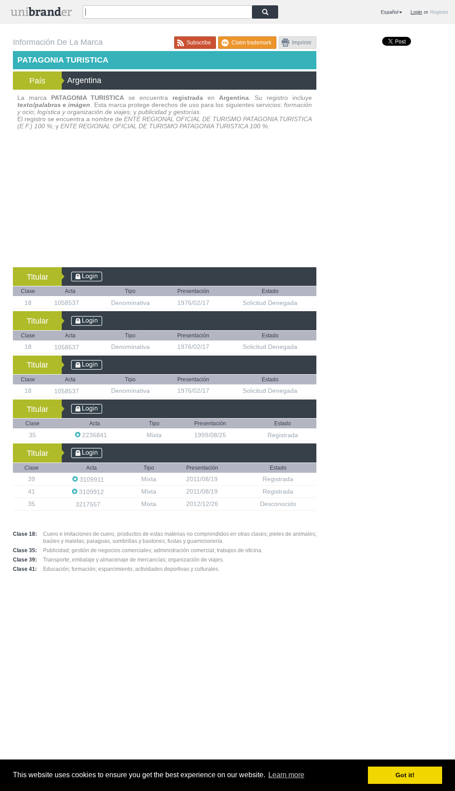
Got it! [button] (405, 775)
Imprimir (301, 43)
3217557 (89, 504)
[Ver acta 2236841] (111, 435)
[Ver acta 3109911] (108, 479)
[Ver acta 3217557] (105, 504)
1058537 (67, 302)
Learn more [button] (286, 775)
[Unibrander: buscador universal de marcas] (41, 13)
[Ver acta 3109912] (108, 491)
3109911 (92, 479)
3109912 (91, 491)
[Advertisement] (164, 200)
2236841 (94, 435)
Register (439, 12)
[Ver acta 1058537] (83, 302)
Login (416, 12)
